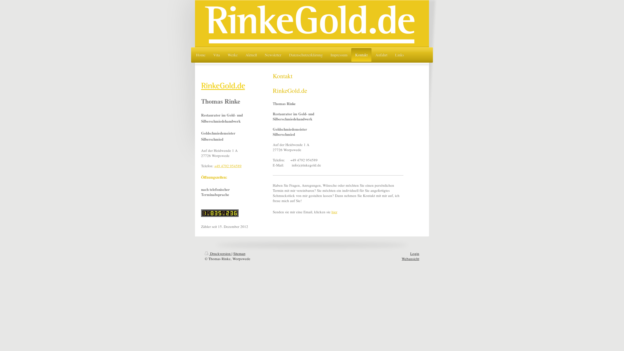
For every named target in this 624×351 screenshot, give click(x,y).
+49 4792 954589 (228, 165)
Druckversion (220, 253)
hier (334, 211)
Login (414, 253)
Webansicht (410, 258)
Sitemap (239, 253)
